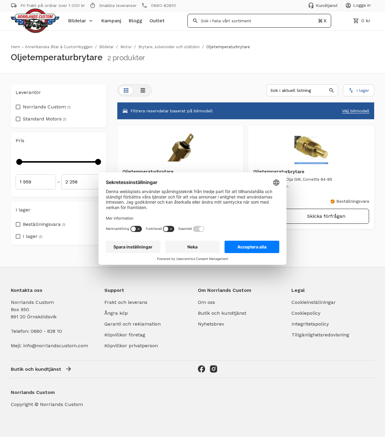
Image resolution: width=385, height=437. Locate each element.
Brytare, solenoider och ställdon (169, 47)
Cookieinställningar (313, 302)
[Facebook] (201, 369)
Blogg (135, 20)
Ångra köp (116, 313)
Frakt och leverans (125, 302)
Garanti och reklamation (132, 324)
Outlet (157, 20)
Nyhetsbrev (211, 324)
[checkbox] (18, 105)
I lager (32, 236)
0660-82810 (163, 5)
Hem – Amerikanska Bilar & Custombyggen (52, 47)
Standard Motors (44, 119)
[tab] (126, 90)
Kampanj (111, 20)
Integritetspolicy (310, 324)
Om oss (206, 302)
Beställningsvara (44, 224)
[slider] (19, 162)
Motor (126, 47)
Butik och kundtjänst (222, 313)
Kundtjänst (327, 5)
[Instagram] (213, 369)
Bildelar (77, 20)
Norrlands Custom (47, 107)
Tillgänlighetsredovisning (320, 335)
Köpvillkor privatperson (131, 345)
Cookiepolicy (305, 313)
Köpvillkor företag (124, 335)
